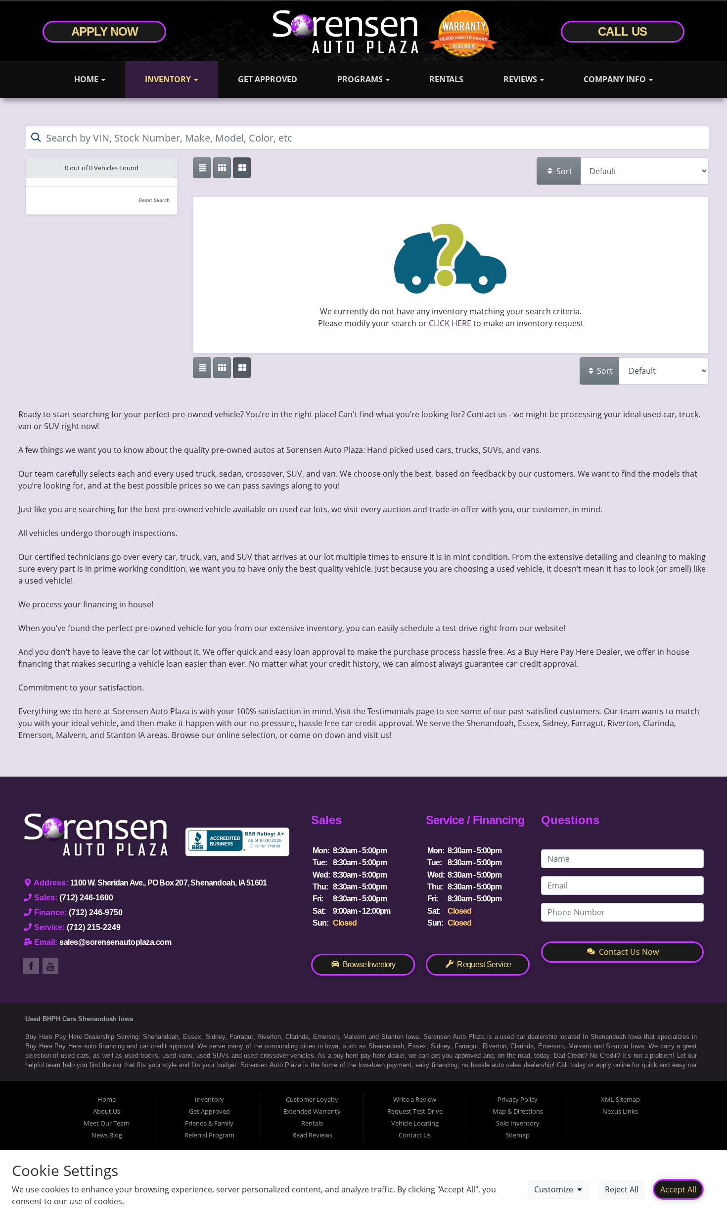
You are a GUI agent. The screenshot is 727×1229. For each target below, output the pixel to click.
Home (87, 79)
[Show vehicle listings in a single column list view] (202, 167)
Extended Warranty (312, 1111)
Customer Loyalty (312, 1099)
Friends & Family (209, 1123)
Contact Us (415, 1135)
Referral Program (209, 1135)
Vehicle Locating (415, 1123)
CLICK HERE (450, 323)
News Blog (106, 1135)
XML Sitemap (620, 1099)
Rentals (446, 79)
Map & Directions (518, 1111)
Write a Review (414, 1099)
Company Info (616, 79)
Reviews (521, 79)
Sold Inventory (518, 1123)
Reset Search (154, 200)
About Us (106, 1111)
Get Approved (267, 79)
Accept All (678, 1189)
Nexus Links (620, 1111)
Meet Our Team (107, 1123)
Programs (361, 79)
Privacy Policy (518, 1099)
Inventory (169, 79)
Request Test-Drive (415, 1111)
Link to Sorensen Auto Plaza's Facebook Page (31, 966)
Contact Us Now (628, 951)
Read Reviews (312, 1135)
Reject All (621, 1189)
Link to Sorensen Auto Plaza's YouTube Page (50, 966)
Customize (554, 1189)
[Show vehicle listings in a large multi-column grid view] (222, 167)
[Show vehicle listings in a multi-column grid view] (242, 167)
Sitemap (517, 1135)
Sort (563, 171)
